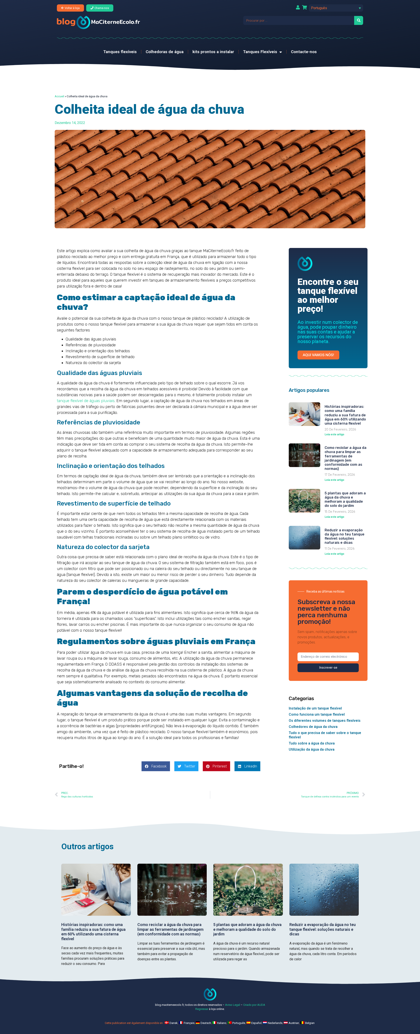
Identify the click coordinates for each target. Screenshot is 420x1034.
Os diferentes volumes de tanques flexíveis (324, 720)
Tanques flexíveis (120, 51)
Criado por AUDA (254, 1004)
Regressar (201, 1009)
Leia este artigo (334, 434)
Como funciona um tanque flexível (317, 714)
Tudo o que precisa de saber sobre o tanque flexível (325, 735)
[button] (336, 8)
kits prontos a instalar (213, 51)
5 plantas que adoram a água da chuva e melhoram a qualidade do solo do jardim (345, 499)
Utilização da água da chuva (311, 749)
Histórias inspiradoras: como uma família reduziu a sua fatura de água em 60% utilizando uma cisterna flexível (345, 415)
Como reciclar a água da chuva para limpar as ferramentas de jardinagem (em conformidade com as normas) (345, 458)
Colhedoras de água (165, 51)
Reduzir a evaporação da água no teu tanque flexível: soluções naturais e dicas (344, 536)
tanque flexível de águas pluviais (86, 400)
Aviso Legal (232, 1004)
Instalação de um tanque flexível (315, 708)
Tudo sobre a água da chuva (312, 743)
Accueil (59, 96)
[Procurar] (358, 20)
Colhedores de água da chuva (313, 727)
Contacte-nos (304, 51)
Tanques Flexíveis (260, 51)
